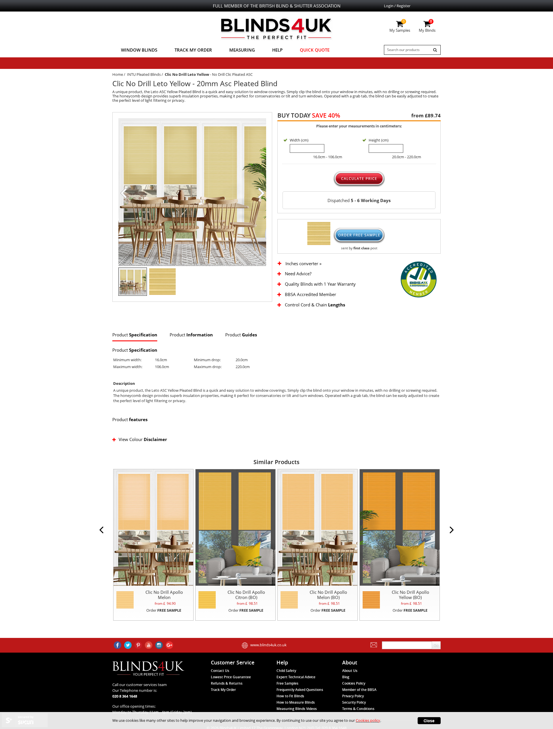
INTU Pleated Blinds (144, 74)
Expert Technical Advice (295, 677)
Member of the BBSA (359, 689)
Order (163, 610)
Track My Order (193, 50)
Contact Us (220, 670)
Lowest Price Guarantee (231, 677)
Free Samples (287, 683)
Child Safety (286, 670)
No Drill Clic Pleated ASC (232, 74)
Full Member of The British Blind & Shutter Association (276, 5)
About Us (349, 670)
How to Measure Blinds (295, 702)
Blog (345, 677)
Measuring (242, 50)
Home (117, 74)
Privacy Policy (353, 696)
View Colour (143, 439)
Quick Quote (314, 50)
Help (277, 50)
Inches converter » (303, 263)
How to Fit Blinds (290, 696)
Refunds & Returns (227, 683)
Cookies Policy (353, 683)
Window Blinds (139, 50)
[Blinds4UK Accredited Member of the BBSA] (419, 279)
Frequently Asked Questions (299, 689)
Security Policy (354, 702)
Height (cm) (379, 140)
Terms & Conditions (358, 708)
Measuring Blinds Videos (296, 708)
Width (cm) (299, 140)
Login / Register (397, 5)
